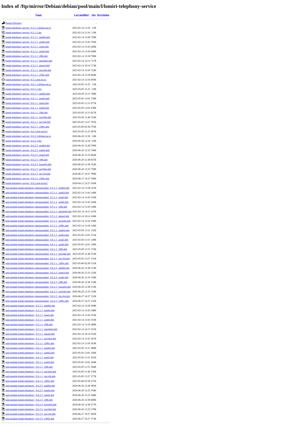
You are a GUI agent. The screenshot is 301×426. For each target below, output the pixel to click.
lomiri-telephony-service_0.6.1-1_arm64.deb (27, 98)
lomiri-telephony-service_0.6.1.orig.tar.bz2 (26, 131)
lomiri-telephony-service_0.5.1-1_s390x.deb (27, 75)
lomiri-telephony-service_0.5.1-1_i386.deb (26, 56)
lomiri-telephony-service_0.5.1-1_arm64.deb (27, 42)
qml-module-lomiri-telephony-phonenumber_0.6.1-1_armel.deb (36, 239)
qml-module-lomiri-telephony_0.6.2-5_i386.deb (29, 400)
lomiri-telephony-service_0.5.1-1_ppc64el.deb (28, 70)
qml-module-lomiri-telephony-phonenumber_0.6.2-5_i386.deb (36, 282)
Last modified (81, 15)
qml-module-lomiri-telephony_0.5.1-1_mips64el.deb (31, 329)
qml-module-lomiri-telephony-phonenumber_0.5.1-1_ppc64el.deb (38, 221)
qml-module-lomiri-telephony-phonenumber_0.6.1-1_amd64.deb (37, 230)
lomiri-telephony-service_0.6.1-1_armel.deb (27, 103)
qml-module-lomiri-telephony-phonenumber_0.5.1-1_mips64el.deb (38, 211)
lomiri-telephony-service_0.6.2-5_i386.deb (26, 159)
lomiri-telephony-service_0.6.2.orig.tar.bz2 (26, 183)
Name (38, 15)
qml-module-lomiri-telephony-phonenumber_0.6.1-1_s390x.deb (37, 263)
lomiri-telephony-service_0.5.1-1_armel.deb (27, 46)
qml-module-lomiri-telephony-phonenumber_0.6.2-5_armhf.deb (37, 277)
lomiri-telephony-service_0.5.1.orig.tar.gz (25, 79)
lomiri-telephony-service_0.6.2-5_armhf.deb (27, 155)
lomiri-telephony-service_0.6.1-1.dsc (23, 89)
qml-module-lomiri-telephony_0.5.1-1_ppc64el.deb (30, 338)
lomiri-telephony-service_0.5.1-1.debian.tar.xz (28, 28)
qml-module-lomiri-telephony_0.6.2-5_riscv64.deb (30, 414)
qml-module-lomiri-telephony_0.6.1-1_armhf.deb (29, 362)
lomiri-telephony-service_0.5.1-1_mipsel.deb (27, 65)
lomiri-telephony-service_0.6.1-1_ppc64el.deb (28, 117)
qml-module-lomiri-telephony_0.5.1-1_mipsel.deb (30, 334)
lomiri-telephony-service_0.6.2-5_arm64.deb (27, 150)
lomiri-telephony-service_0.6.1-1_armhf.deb (27, 108)
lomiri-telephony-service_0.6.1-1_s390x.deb (27, 126)
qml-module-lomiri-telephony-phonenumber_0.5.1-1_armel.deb (36, 197)
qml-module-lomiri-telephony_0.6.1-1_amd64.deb (30, 348)
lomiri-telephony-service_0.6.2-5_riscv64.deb (27, 174)
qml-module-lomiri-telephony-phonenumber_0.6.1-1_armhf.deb (37, 244)
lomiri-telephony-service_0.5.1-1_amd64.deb (27, 37)
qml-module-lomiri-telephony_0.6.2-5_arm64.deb (30, 390)
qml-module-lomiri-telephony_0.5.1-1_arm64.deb (30, 310)
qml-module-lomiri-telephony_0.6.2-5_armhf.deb (29, 395)
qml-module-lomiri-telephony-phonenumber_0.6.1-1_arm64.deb (37, 235)
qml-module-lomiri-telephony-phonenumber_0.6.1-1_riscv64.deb (37, 258)
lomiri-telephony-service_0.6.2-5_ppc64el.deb (28, 169)
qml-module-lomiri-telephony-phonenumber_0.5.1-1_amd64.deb (37, 188)
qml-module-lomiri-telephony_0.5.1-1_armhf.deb (29, 319)
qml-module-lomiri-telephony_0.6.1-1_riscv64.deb (30, 376)
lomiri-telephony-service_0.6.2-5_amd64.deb (27, 145)
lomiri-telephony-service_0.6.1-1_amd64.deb (27, 93)
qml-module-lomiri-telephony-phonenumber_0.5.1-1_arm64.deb (37, 192)
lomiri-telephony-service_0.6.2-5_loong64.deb (28, 164)
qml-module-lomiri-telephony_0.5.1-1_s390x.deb (29, 343)
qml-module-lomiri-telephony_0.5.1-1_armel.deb (29, 315)
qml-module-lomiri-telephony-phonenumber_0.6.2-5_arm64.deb (37, 272)
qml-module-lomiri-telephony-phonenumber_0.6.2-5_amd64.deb (37, 268)
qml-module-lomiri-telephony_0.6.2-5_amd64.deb (30, 385)
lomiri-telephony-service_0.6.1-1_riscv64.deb (27, 122)
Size (94, 15)
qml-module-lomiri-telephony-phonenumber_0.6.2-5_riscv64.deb (37, 296)
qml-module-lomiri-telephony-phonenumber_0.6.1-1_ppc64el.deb (38, 254)
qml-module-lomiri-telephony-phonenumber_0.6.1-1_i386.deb (36, 249)
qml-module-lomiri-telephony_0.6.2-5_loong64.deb (30, 404)
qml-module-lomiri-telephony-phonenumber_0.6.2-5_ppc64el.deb (38, 291)
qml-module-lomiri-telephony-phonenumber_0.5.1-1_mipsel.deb (37, 216)
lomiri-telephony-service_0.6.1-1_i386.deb (26, 112)
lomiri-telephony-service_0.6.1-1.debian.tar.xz (28, 84)
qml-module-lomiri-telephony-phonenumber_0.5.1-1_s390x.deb (37, 225)
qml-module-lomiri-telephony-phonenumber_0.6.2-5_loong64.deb (38, 287)
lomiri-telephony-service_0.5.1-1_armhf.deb (27, 51)
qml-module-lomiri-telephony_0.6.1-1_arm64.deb (30, 352)
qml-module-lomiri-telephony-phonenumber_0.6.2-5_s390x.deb (37, 301)
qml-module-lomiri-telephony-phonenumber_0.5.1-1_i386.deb (36, 206)
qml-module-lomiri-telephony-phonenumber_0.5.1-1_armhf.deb (37, 202)
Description (103, 15)
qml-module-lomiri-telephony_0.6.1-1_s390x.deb (29, 381)
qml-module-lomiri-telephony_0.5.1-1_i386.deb (29, 324)
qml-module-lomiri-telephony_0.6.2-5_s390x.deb (29, 418)
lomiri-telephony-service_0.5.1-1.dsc (23, 32)
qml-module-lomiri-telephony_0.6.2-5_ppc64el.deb (30, 409)
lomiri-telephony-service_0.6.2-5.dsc (23, 141)
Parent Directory (13, 23)
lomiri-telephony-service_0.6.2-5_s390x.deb (27, 178)
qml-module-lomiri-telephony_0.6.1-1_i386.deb (29, 367)
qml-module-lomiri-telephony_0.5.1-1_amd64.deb (30, 305)
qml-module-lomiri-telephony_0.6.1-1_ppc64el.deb (30, 371)
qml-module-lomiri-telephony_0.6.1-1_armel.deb (29, 357)
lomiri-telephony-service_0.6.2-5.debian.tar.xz (28, 136)
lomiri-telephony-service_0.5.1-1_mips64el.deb (28, 60)
